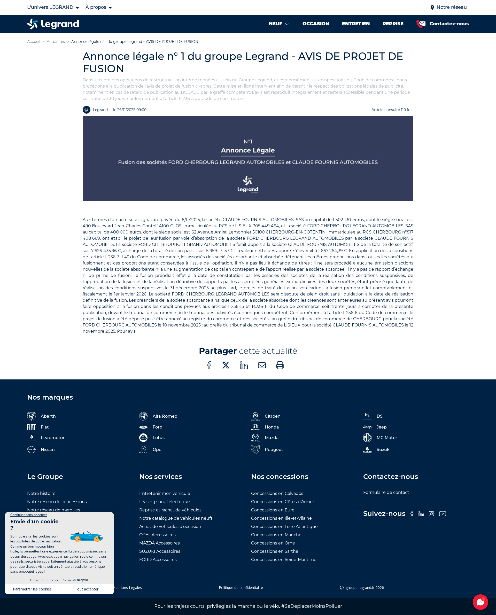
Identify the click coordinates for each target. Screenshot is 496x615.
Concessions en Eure (273, 510)
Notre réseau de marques (53, 510)
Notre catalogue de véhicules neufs (176, 518)
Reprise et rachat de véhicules (170, 510)
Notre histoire (41, 493)
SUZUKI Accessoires (159, 551)
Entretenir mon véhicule (164, 493)
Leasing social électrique (164, 501)
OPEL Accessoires (157, 534)
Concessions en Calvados (277, 493)
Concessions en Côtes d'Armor (282, 501)
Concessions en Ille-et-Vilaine (281, 518)
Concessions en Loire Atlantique (284, 526)
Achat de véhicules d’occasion (170, 526)
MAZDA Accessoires (159, 543)
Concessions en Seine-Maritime (283, 559)
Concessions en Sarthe (274, 551)
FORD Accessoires (158, 559)
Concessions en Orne (273, 543)
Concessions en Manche (276, 534)
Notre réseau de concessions (57, 501)
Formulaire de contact (386, 492)
